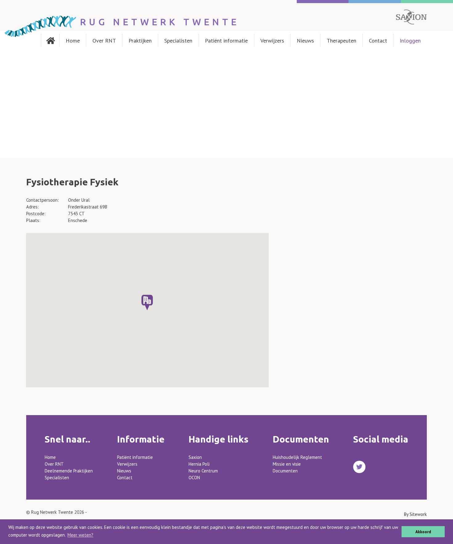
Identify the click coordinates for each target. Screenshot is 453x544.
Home (73, 40)
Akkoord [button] (423, 531)
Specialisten (178, 40)
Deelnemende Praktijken (69, 471)
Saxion (195, 457)
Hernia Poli (199, 464)
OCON (194, 477)
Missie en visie (287, 464)
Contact (378, 40)
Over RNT (104, 40)
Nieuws (305, 40)
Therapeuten (341, 40)
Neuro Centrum (203, 471)
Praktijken (140, 40)
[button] (147, 302)
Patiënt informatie (226, 40)
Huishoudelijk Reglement (297, 457)
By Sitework (415, 514)
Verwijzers (272, 40)
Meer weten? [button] (80, 535)
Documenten (285, 471)
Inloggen (410, 40)
